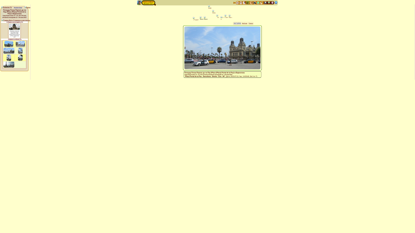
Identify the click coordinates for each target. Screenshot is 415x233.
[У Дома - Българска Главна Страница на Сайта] (269, 3)
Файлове (244, 23)
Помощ (251, 23)
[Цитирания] (248, 3)
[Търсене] (261, 3)
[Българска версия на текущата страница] (29, 7)
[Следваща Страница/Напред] (241, 3)
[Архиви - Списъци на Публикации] (244, 3)
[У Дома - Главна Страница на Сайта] (265, 3)
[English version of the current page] (6, 7)
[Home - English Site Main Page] (272, 3)
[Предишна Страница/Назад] (237, 3)
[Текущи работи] (251, 3)
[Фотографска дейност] (254, 3)
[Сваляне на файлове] (258, 3)
